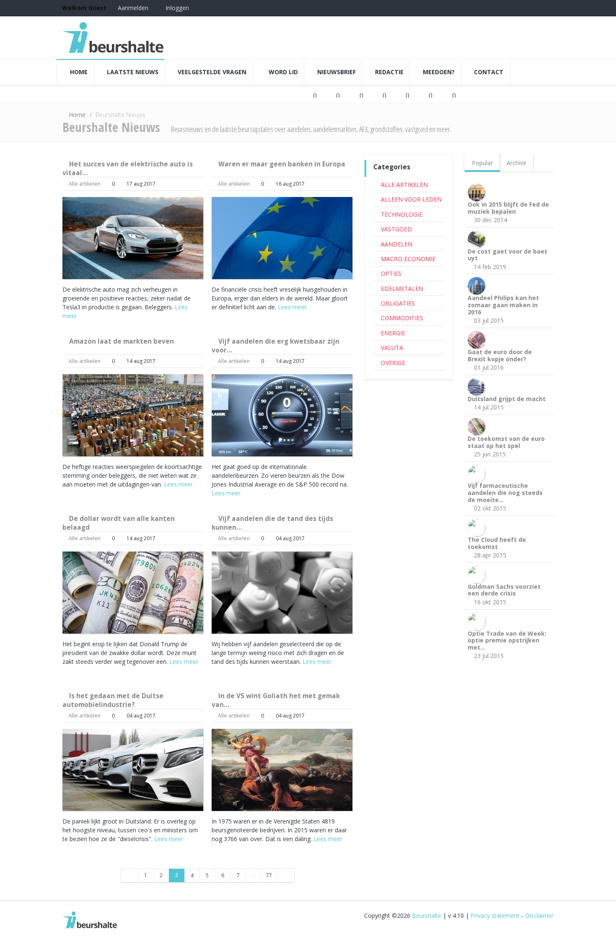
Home (77, 115)
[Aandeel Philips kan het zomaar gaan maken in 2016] (478, 285)
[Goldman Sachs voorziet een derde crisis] (478, 573)
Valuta (392, 348)
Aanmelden (133, 8)
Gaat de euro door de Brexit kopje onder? (500, 355)
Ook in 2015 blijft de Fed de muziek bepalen (508, 207)
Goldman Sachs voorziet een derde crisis (504, 590)
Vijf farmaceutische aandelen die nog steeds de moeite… (505, 493)
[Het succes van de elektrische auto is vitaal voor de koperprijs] (133, 238)
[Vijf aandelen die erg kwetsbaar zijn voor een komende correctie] (282, 415)
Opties (391, 273)
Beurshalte (426, 915)
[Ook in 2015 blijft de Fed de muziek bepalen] (478, 191)
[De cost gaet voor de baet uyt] (478, 238)
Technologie (401, 214)
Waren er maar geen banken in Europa (281, 164)
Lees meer (292, 307)
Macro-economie (408, 259)
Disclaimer (539, 915)
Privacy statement (495, 915)
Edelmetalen (402, 289)
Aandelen (396, 244)
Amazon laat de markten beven (121, 341)
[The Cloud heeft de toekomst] (478, 527)
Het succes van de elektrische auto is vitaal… (127, 168)
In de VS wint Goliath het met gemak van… (276, 700)
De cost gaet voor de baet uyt (507, 254)
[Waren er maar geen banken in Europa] (282, 238)
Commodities (402, 318)
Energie (393, 333)
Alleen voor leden (411, 199)
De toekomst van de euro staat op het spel (506, 442)
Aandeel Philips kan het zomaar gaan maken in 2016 (503, 305)
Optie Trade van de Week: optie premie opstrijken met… (507, 640)
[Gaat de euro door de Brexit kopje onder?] (478, 339)
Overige (393, 363)
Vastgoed (396, 229)
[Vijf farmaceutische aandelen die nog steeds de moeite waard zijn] (478, 473)
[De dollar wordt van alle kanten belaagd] (133, 592)
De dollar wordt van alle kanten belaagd (118, 522)
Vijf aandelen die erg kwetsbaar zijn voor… (275, 345)
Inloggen (176, 8)
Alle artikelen (85, 183)
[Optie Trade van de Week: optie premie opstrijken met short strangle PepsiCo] (478, 620)
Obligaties (398, 303)
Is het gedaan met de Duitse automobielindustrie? (112, 700)
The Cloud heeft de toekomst (497, 543)
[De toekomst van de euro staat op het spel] (478, 426)
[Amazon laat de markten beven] (133, 415)
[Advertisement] (408, 514)
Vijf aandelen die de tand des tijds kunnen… (272, 522)
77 (269, 875)
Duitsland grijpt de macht (507, 399)
